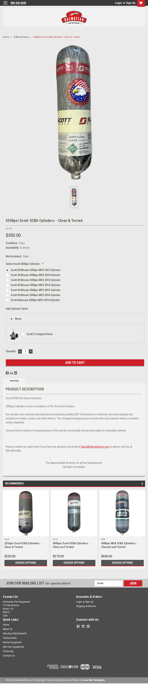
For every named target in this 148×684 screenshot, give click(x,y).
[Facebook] (7, 373)
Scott (6, 539)
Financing (8, 651)
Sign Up (130, 2)
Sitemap (39, 680)
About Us (8, 629)
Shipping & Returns (86, 606)
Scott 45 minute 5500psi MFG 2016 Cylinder (36, 295)
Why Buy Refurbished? (15, 633)
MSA (103, 539)
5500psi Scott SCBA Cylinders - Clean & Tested (56, 37)
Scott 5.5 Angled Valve (40, 334)
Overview (14, 381)
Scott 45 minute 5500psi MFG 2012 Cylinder (36, 280)
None (18, 318)
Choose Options (25, 562)
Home (6, 37)
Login (118, 2)
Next (142, 483)
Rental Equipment (12, 642)
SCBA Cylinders (21, 37)
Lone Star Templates (94, 680)
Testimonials (10, 638)
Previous (137, 483)
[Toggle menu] (5, 5)
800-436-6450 (18, 2)
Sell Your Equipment (13, 647)
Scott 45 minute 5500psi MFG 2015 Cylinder (36, 290)
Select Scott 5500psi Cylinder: (24, 263)
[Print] (11, 373)
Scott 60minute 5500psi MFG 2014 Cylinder (35, 300)
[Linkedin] (15, 373)
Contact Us (9, 655)
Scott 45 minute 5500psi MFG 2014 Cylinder (36, 285)
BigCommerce (63, 680)
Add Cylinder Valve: (17, 308)
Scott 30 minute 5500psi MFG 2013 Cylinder (36, 270)
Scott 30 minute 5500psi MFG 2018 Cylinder (36, 275)
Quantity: (11, 351)
